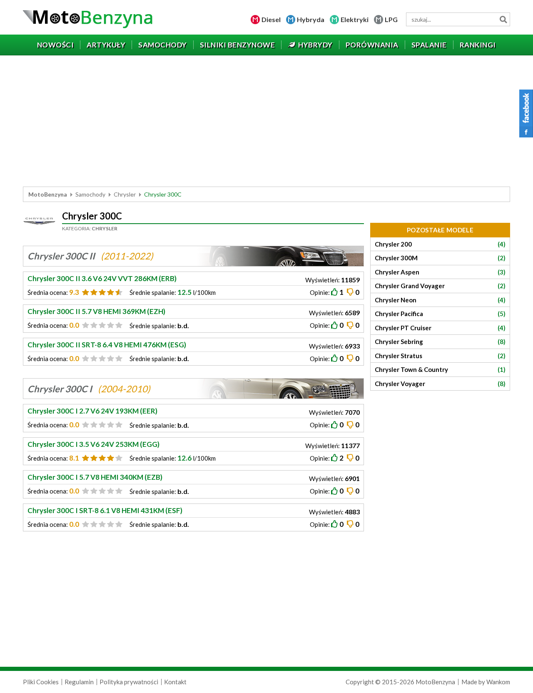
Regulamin (79, 682)
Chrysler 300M (440, 258)
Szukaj (503, 19)
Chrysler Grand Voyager (440, 285)
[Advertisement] (266, 122)
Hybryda (310, 19)
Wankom (498, 682)
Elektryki (355, 19)
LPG (391, 19)
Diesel (271, 19)
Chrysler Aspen (440, 272)
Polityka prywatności (129, 682)
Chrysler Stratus (440, 355)
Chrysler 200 (440, 244)
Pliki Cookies (41, 682)
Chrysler (125, 194)
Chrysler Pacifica (440, 313)
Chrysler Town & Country (440, 369)
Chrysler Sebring (440, 341)
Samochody (90, 194)
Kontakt (175, 682)
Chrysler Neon (440, 300)
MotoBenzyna (47, 194)
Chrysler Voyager (440, 383)
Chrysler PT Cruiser (440, 328)
